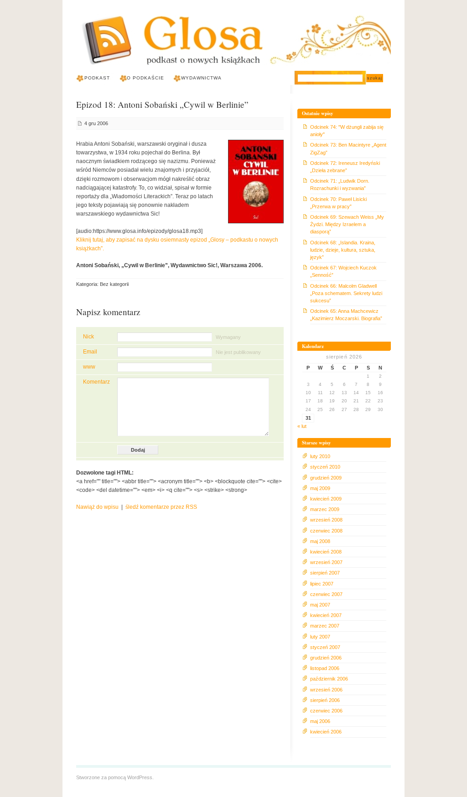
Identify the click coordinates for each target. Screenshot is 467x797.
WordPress (139, 777)
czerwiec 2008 (326, 530)
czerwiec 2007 (326, 594)
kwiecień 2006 (326, 731)
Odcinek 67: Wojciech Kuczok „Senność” (343, 271)
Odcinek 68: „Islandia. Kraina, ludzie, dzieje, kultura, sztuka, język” (342, 250)
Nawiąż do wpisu (97, 507)
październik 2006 (329, 678)
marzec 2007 (324, 625)
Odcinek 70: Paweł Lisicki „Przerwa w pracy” (338, 202)
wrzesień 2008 (326, 520)
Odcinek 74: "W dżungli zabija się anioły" (347, 130)
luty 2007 (320, 636)
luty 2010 (320, 456)
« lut (301, 426)
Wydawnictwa (201, 77)
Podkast (97, 77)
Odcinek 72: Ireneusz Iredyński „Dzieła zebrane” (345, 166)
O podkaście (145, 77)
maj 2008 (320, 541)
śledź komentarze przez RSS (161, 507)
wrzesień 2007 (326, 562)
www (89, 367)
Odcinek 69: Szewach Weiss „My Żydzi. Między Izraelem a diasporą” (347, 224)
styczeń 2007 (325, 647)
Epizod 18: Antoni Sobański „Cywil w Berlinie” (162, 104)
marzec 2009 (324, 509)
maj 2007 (320, 604)
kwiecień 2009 (326, 498)
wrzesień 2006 (326, 689)
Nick (88, 336)
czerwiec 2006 (326, 710)
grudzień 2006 (326, 657)
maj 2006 (320, 721)
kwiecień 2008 (326, 551)
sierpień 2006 (325, 700)
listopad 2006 (324, 668)
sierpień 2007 (325, 572)
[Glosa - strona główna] (233, 42)
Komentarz (96, 382)
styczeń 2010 (325, 467)
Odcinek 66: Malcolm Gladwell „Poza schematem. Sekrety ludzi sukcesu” (346, 293)
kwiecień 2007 (326, 615)
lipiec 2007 (321, 583)
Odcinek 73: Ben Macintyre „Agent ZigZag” (348, 148)
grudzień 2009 (326, 477)
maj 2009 (320, 488)
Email (90, 351)
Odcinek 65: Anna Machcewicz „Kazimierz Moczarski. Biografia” (346, 314)
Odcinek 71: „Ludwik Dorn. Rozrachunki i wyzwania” (339, 184)
